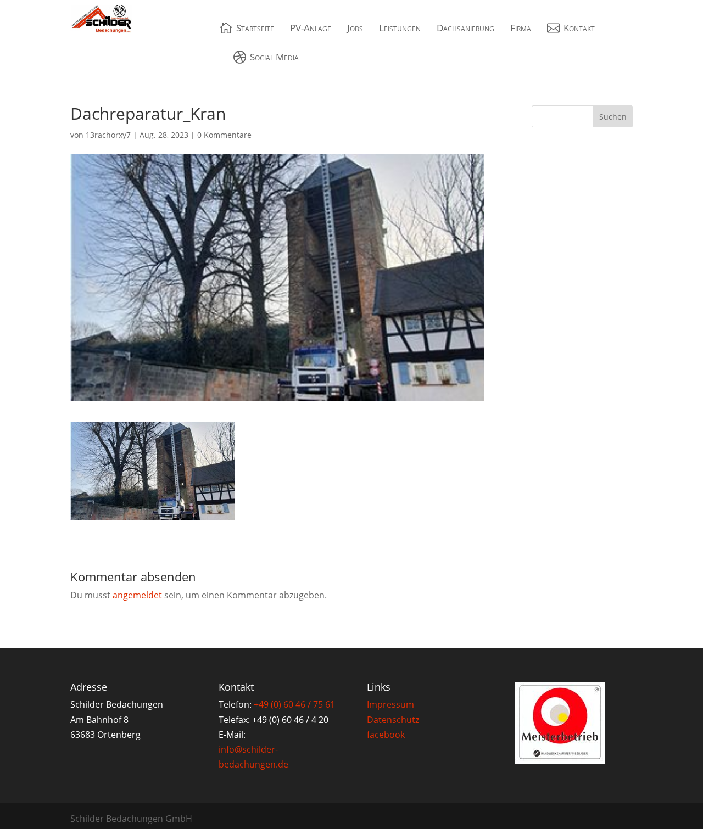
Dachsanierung (465, 27)
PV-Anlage (310, 27)
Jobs (355, 27)
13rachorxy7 (108, 135)
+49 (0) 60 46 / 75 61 (294, 704)
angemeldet (137, 595)
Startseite (255, 27)
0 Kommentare (224, 135)
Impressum (390, 704)
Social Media (274, 56)
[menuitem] (247, 27)
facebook (386, 735)
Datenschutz (393, 720)
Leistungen (400, 27)
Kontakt (579, 27)
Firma (520, 27)
